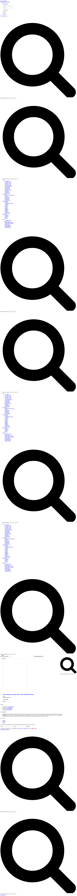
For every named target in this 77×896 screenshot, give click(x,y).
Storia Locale (7, 224)
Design (6, 196)
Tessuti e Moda (7, 213)
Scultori (6, 218)
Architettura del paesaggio (9, 195)
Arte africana (7, 401)
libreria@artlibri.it (8, 709)
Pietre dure (7, 212)
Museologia (7, 198)
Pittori (6, 217)
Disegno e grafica (8, 190)
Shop (4, 722)
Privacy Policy (19, 728)
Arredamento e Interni (9, 203)
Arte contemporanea (8, 399)
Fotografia (7, 191)
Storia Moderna (7, 226)
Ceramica (6, 204)
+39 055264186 (9, 707)
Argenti (6, 202)
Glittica (6, 207)
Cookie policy (25, 728)
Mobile (6, 210)
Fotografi (6, 216)
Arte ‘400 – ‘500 (8, 181)
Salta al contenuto (3, 0)
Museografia (7, 197)
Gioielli (6, 206)
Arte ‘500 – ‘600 (8, 182)
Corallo (6, 205)
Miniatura (6, 209)
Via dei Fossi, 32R (10, 706)
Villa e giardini (7, 200)
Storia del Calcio (8, 227)
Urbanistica (7, 199)
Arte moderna (7, 400)
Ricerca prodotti (3, 98)
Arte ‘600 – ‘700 (8, 183)
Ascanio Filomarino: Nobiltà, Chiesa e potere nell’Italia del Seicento (18, 694)
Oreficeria (7, 211)
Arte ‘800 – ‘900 (8, 398)
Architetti (6, 215)
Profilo (4, 720)
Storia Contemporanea (9, 222)
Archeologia (7, 180)
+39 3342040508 (9, 708)
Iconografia (7, 192)
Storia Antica (7, 221)
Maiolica (6, 208)
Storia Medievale (8, 225)
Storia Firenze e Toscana (9, 223)
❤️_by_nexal (34, 728)
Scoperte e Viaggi (8, 220)
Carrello (4, 721)
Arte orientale (7, 402)
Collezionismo (7, 193)
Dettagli (4, 701)
